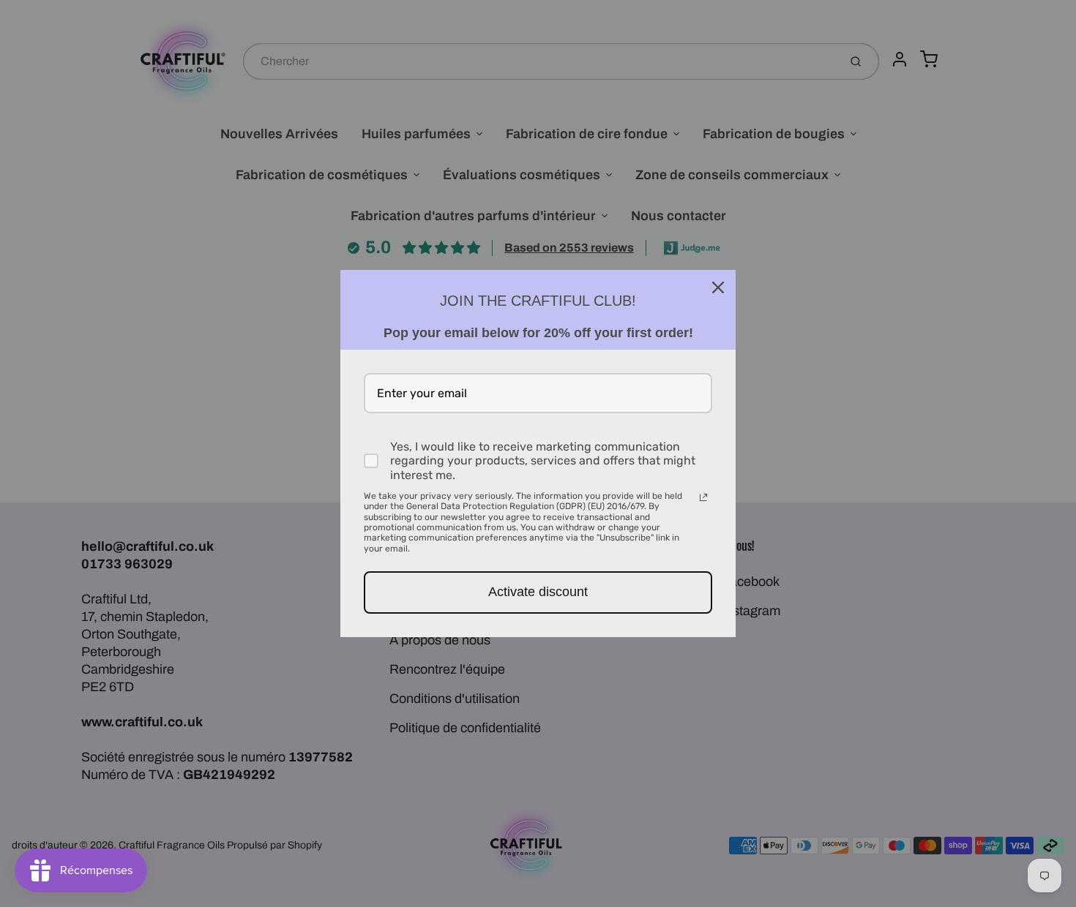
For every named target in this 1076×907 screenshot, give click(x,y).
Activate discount (538, 591)
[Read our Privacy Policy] (703, 497)
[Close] (718, 287)
